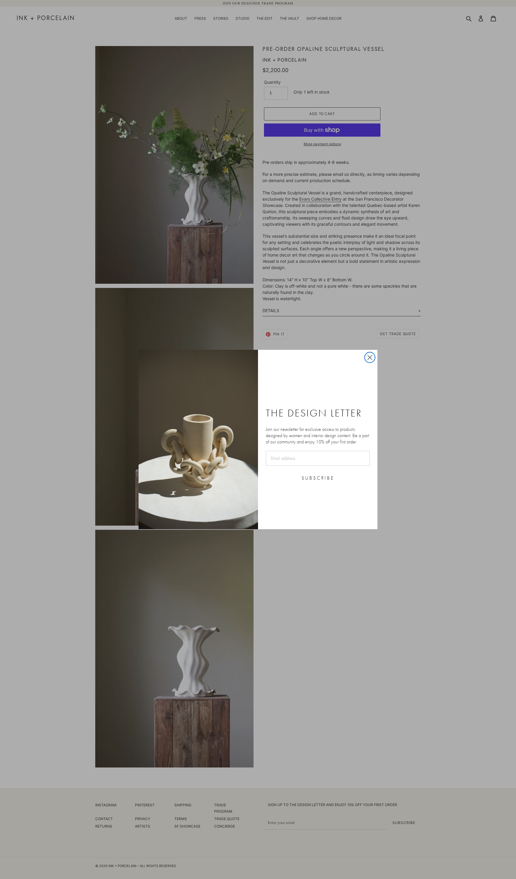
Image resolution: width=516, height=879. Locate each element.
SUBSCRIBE (318, 478)
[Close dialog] (370, 357)
